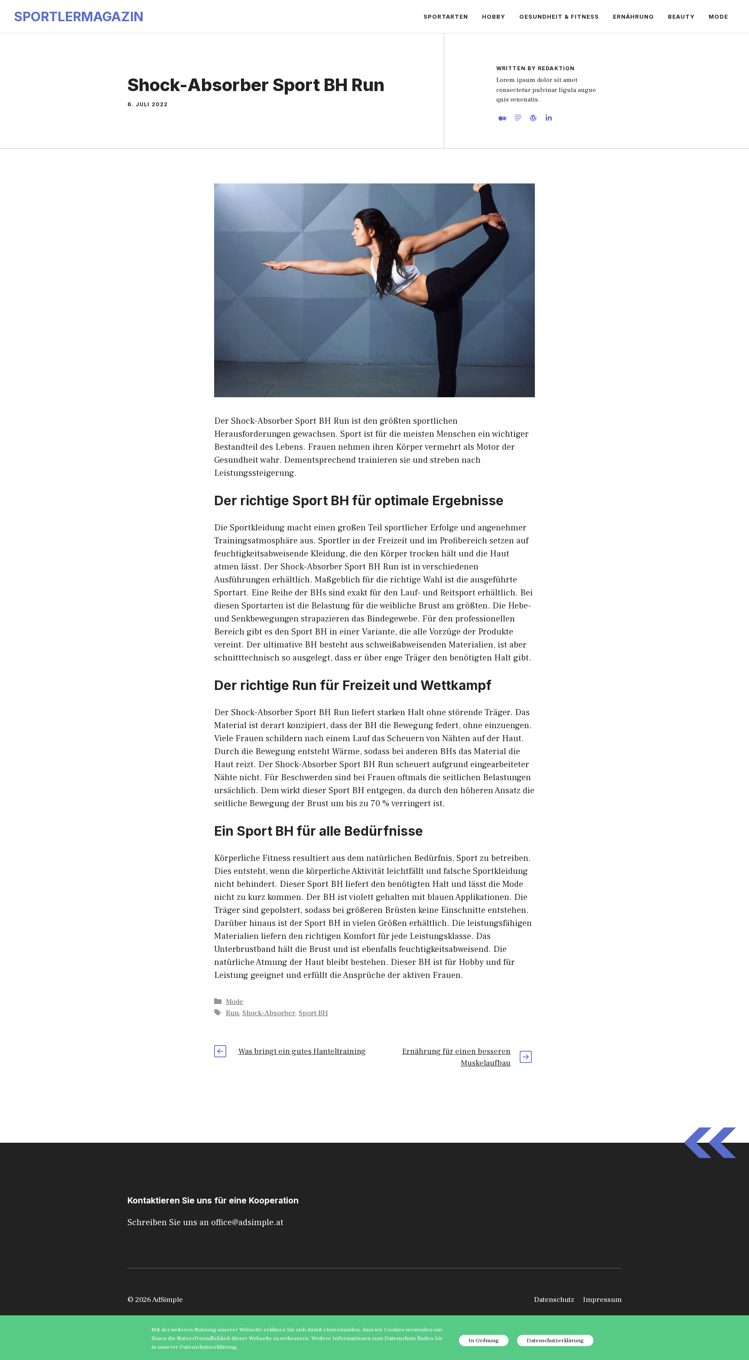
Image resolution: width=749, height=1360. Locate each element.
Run (232, 1013)
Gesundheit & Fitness (559, 16)
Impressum (602, 1299)
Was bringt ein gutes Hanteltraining (302, 1051)
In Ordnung (484, 1340)
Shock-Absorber (268, 1013)
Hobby (493, 16)
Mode (718, 16)
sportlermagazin (78, 16)
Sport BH (313, 1013)
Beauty (681, 16)
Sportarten (445, 16)
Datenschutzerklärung (555, 1340)
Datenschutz (554, 1299)
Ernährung (633, 16)
